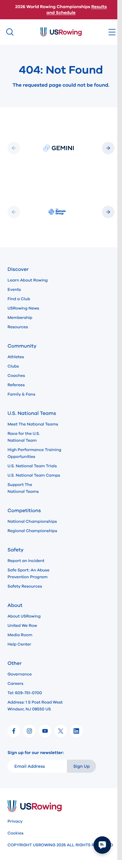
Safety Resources (25, 586)
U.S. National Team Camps (34, 475)
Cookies (15, 833)
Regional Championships (32, 531)
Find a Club (19, 299)
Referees (16, 385)
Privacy (15, 821)
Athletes (16, 357)
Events (14, 289)
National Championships (32, 521)
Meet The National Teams (33, 424)
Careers (15, 683)
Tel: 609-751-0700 (25, 693)
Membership (20, 317)
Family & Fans (21, 394)
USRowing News (23, 308)
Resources (18, 327)
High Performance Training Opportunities (34, 453)
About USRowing (24, 616)
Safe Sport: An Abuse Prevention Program (28, 573)
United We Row (22, 625)
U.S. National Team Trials (32, 466)
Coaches (16, 375)
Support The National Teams (23, 488)
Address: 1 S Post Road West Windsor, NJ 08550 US (35, 705)
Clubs (13, 366)
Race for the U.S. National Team (24, 437)
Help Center (19, 644)
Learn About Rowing (28, 280)
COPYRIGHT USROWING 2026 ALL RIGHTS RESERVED (60, 845)
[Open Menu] (112, 32)
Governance (20, 674)
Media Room (20, 635)
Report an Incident (26, 561)
